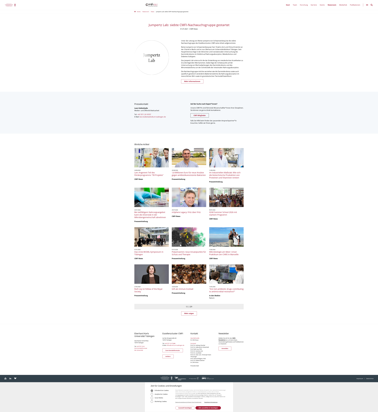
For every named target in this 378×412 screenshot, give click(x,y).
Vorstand (193, 343)
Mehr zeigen (189, 313)
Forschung (304, 7)
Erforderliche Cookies (161, 390)
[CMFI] (10, 5)
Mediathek (343, 5)
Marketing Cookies (160, 401)
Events (323, 7)
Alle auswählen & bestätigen (208, 408)
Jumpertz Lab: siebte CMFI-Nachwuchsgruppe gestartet (172, 11)
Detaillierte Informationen (211, 402)
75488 (173, 343)
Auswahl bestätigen (185, 408)
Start (288, 5)
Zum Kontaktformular (172, 350)
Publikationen (355, 5)
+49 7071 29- (168, 343)
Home (138, 11)
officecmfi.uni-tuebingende (175, 345)
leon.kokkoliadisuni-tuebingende (153, 117)
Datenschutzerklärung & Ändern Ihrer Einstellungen (188, 402)
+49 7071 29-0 (141, 346)
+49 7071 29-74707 (144, 114)
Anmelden (225, 348)
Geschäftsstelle (194, 338)
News (152, 11)
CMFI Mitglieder (200, 115)
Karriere (314, 7)
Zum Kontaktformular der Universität (140, 349)
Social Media (158, 398)
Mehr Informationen (192, 81)
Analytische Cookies (161, 394)
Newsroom (333, 7)
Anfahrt (168, 356)
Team (295, 7)
